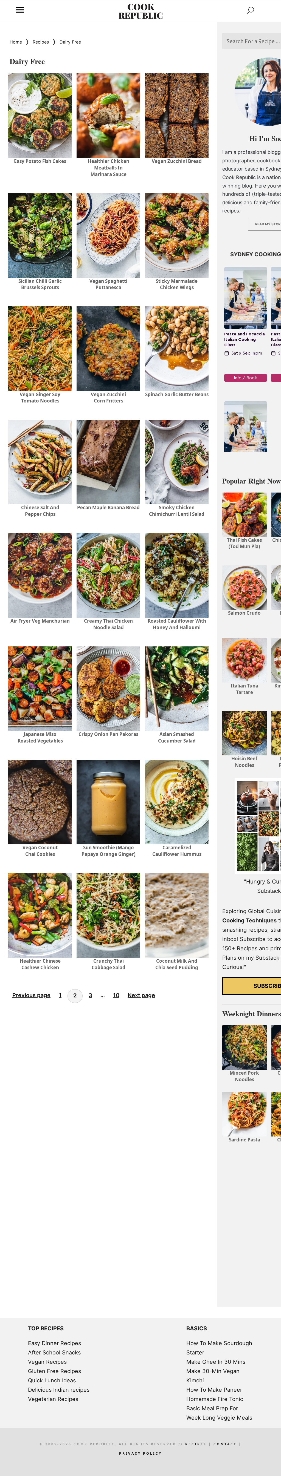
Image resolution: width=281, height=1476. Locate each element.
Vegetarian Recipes (53, 1399)
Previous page (31, 995)
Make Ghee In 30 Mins (215, 1362)
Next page (141, 995)
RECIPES (196, 1444)
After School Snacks (54, 1352)
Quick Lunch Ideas (52, 1380)
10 (116, 995)
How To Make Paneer (214, 1389)
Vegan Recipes (47, 1362)
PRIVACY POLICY (140, 1453)
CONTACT (225, 1444)
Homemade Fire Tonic (214, 1399)
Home (16, 42)
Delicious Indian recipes (58, 1389)
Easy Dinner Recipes (54, 1343)
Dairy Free (70, 42)
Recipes (41, 42)
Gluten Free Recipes (54, 1371)
